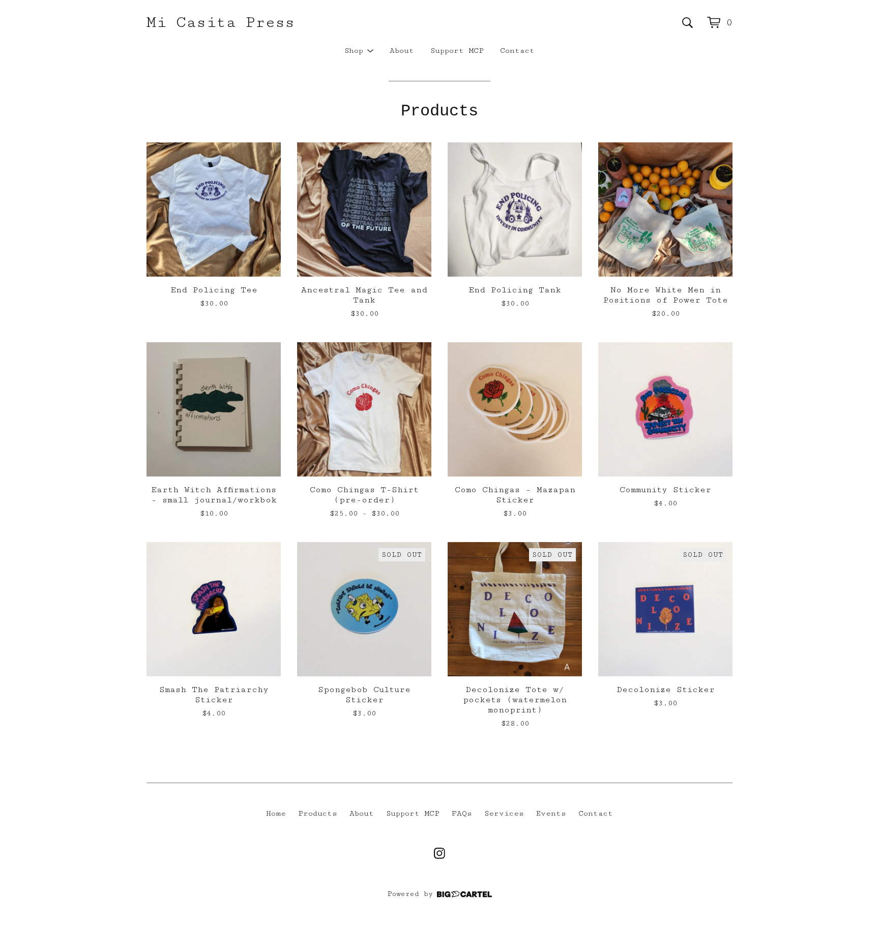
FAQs (462, 813)
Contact (517, 50)
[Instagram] (439, 853)
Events (551, 813)
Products (317, 813)
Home (276, 813)
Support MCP (457, 50)
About (402, 50)
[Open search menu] (687, 22)
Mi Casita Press (220, 22)
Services (504, 813)
